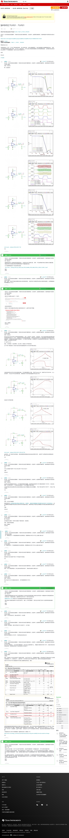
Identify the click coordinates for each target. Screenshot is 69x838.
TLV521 (60, 723)
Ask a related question (28, 16)
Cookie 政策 (8, 830)
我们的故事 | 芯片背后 (6, 787)
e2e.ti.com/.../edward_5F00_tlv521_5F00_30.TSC (14, 452)
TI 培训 (20, 4)
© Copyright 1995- (7, 832)
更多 (32, 8)
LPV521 (60, 708)
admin (5, 28)
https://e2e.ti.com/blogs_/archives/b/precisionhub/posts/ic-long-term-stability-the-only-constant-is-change (26, 733)
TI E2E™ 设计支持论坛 (40, 782)
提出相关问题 (56, 7)
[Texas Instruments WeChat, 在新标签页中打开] (37, 805)
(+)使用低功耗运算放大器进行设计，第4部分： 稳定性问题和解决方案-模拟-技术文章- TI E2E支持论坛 (31, 503)
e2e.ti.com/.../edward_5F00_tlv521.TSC (12, 247)
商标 (31, 830)
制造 (3, 794)
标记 (62, 725)
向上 (4, 251)
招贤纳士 (4, 782)
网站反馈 (36, 830)
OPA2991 (60, 712)
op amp (60, 718)
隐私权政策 (15, 830)
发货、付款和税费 (5, 809)
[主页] (10, 1)
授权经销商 (12, 812)
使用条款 (27, 830)
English (29, 4)
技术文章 (15, 4)
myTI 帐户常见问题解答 (41, 794)
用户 (67, 1)
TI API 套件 (4, 804)
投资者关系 (4, 792)
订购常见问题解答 (5, 812)
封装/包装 (38, 789)
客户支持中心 (39, 787)
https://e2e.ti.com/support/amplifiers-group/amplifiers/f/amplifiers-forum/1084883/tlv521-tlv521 (21, 38)
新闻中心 (4, 784)
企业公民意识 (5, 797)
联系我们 (38, 780)
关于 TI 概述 (4, 780)
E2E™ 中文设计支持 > (5, 4)
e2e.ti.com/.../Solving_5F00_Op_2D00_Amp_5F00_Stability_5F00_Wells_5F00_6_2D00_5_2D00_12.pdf (26, 267)
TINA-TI (60, 716)
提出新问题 (64, 7)
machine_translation (62, 714)
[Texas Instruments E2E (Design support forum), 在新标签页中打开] (42, 805)
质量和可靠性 (39, 792)
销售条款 (21, 830)
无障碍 (3, 830)
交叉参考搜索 (39, 784)
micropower (61, 721)
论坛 (12, 4)
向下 (8, 251)
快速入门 (24, 4)
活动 (3, 789)
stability (60, 710)
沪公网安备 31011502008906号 (18, 835)
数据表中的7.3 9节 (9, 598)
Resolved (58, 697)
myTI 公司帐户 (5, 807)
